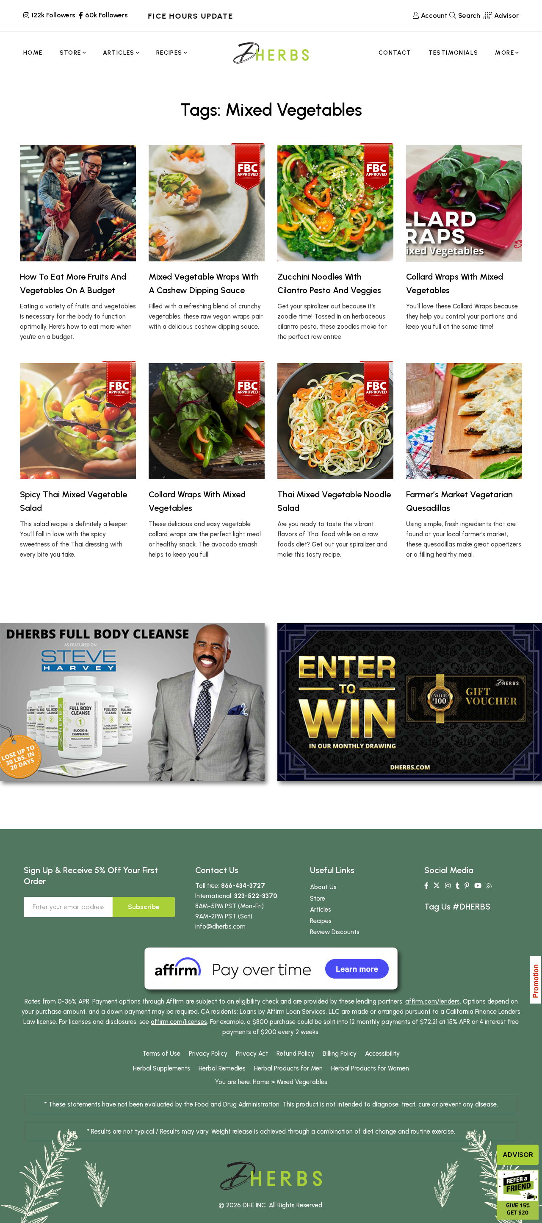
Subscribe (144, 907)
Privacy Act (252, 1053)
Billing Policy (340, 1053)
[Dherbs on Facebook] (426, 886)
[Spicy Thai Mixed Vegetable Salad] (78, 421)
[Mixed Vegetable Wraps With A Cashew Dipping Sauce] (207, 203)
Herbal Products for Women (370, 1068)
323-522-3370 (255, 896)
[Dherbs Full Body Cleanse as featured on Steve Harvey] (132, 701)
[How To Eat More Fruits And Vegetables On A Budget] (78, 203)
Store (317, 898)
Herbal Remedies (222, 1068)
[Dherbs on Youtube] (477, 886)
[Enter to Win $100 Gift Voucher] (409, 701)
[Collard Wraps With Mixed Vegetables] (464, 203)
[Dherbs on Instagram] (448, 886)
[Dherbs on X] (436, 886)
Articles (320, 909)
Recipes (321, 921)
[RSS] (489, 886)
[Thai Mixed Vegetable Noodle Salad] (335, 421)
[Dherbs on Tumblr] (457, 886)
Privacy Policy (208, 1053)
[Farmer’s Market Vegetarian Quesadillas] (464, 421)
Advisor (518, 1155)
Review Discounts (334, 932)
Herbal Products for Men (288, 1068)
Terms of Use (161, 1053)
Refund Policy (295, 1053)
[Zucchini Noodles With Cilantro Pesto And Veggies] (335, 203)
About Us (323, 887)
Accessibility (382, 1053)
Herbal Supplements (161, 1068)
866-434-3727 (243, 886)
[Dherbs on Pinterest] (467, 886)
